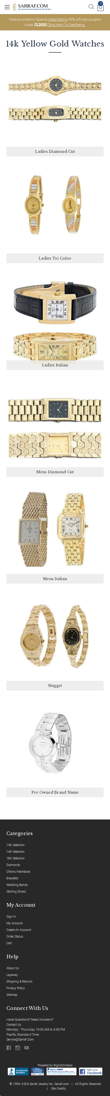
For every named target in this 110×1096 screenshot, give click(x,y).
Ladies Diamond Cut (55, 151)
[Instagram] (18, 1048)
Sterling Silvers (16, 891)
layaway (12, 975)
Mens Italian (55, 578)
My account (14, 923)
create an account (18, 930)
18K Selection (15, 858)
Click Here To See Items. (66, 25)
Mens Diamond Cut (55, 472)
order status (14, 936)
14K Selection (15, 851)
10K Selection (15, 845)
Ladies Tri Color (55, 258)
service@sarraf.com (20, 1039)
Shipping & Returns (19, 981)
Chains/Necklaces (18, 871)
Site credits (58, 1088)
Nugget (55, 685)
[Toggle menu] (7, 7)
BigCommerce (62, 1065)
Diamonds (13, 865)
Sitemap (11, 995)
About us (12, 968)
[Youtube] (27, 1048)
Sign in (11, 916)
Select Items (58, 19)
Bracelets (12, 878)
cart (9, 943)
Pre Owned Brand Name (55, 792)
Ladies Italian (55, 365)
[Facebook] (9, 1048)
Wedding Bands (17, 885)
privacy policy (15, 988)
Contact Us (13, 1024)
